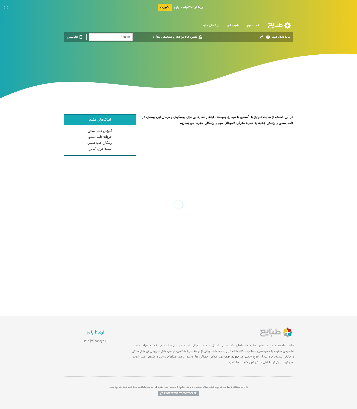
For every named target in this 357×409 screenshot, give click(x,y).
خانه (200, 58)
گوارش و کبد (167, 58)
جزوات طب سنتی (100, 136)
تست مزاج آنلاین (100, 148)
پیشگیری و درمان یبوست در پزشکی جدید (260, 148)
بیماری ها (186, 58)
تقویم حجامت (229, 356)
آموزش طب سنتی (100, 131)
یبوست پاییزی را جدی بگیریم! (268, 230)
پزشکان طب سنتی (100, 142)
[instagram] (267, 37)
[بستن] (6, 7)
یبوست (150, 58)
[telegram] (260, 37)
